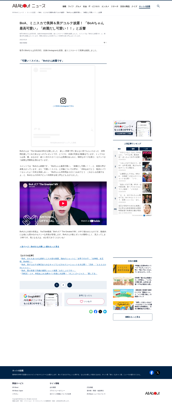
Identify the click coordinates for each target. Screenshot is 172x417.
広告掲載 (90, 387)
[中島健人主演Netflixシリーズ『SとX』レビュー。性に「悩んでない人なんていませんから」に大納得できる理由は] (143, 268)
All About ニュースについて (96, 394)
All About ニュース (18, 12)
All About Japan (17, 391)
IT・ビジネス (94, 6)
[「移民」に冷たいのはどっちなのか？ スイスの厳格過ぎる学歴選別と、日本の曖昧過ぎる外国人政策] (143, 305)
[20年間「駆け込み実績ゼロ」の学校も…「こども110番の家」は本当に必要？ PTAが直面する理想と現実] (143, 281)
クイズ (134, 6)
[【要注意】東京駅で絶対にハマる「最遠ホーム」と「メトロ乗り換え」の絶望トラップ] (143, 293)
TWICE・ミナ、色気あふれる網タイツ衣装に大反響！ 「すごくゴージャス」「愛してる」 (59, 274)
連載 (64, 6)
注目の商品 (125, 6)
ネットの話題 (144, 6)
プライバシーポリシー (57, 391)
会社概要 (53, 387)
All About (15, 387)
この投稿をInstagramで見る (63, 106)
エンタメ (105, 6)
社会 (85, 6)
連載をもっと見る (132, 317)
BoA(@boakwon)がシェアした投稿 (63, 143)
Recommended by (137, 215)
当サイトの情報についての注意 (60, 394)
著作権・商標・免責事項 (95, 391)
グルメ (78, 6)
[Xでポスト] (100, 311)
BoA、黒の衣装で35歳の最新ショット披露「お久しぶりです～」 (49, 271)
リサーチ (114, 6)
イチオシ (15, 394)
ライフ (71, 6)
